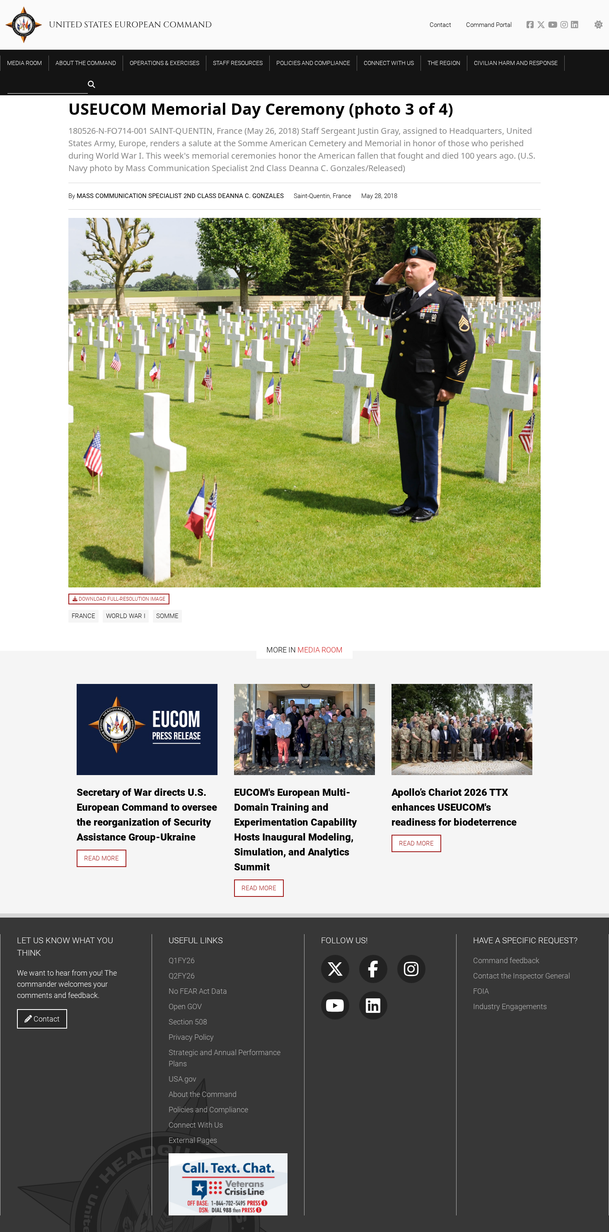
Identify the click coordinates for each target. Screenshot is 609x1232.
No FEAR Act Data (198, 991)
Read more (101, 858)
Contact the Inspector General (521, 975)
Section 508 (188, 1021)
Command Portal (489, 25)
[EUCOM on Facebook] (532, 25)
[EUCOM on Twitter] (542, 25)
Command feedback (506, 960)
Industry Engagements (510, 1006)
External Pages (193, 1140)
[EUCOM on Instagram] (566, 25)
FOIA (481, 991)
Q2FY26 (182, 975)
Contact (440, 25)
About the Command (203, 1094)
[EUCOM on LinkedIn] (575, 25)
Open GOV (185, 1006)
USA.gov (182, 1079)
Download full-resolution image (121, 599)
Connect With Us (196, 1125)
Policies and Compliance (208, 1109)
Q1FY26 (182, 960)
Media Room (320, 649)
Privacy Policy (191, 1037)
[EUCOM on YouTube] (554, 25)
